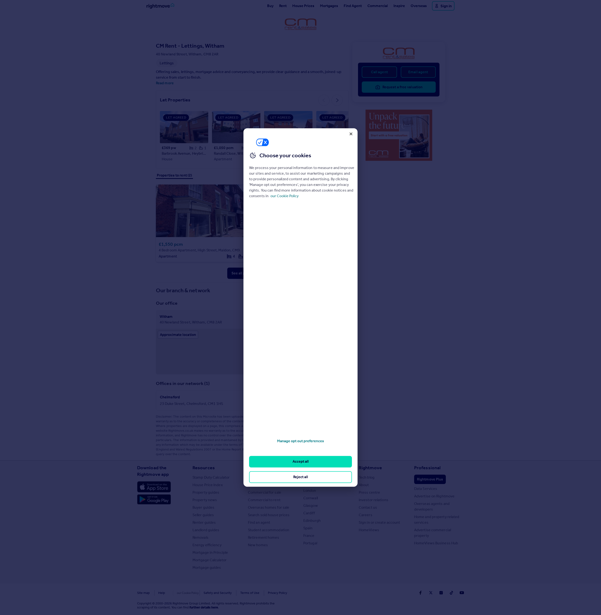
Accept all (301, 461)
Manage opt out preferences (300, 441)
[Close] (351, 134)
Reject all (300, 477)
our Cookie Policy (284, 196)
